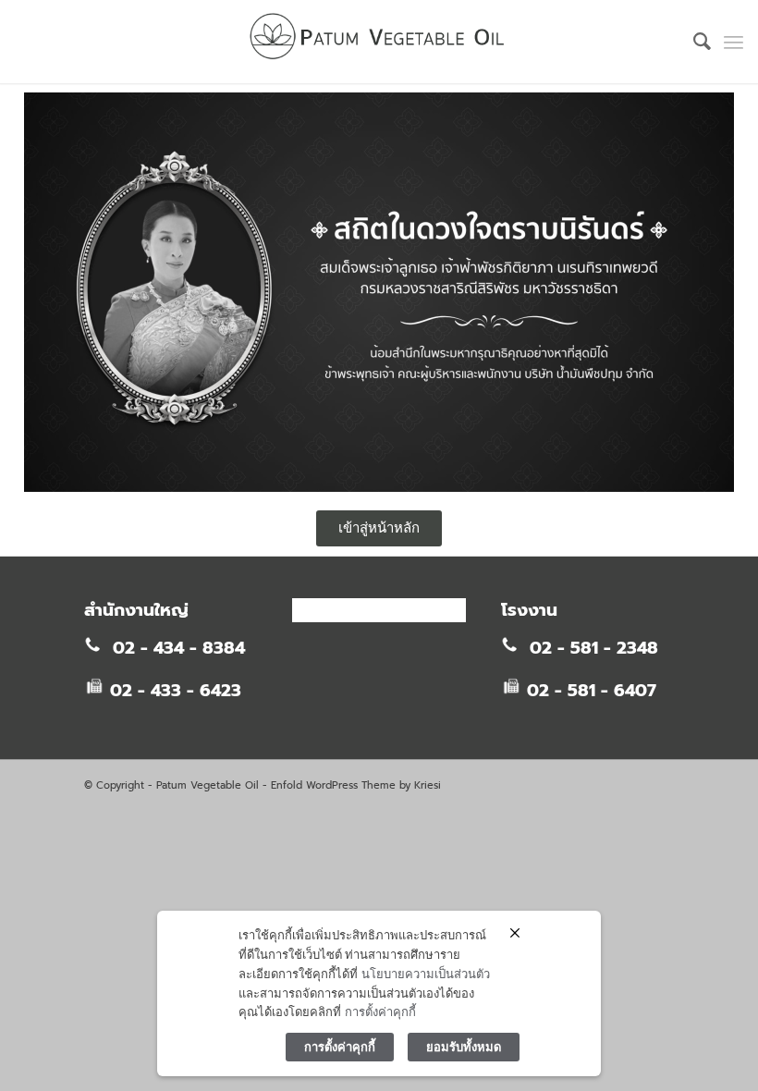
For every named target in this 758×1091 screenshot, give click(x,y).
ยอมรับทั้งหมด (463, 1046)
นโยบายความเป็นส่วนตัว (425, 973)
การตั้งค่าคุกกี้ (380, 1011)
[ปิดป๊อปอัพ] (515, 933)
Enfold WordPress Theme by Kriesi (356, 785)
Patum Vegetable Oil (207, 785)
